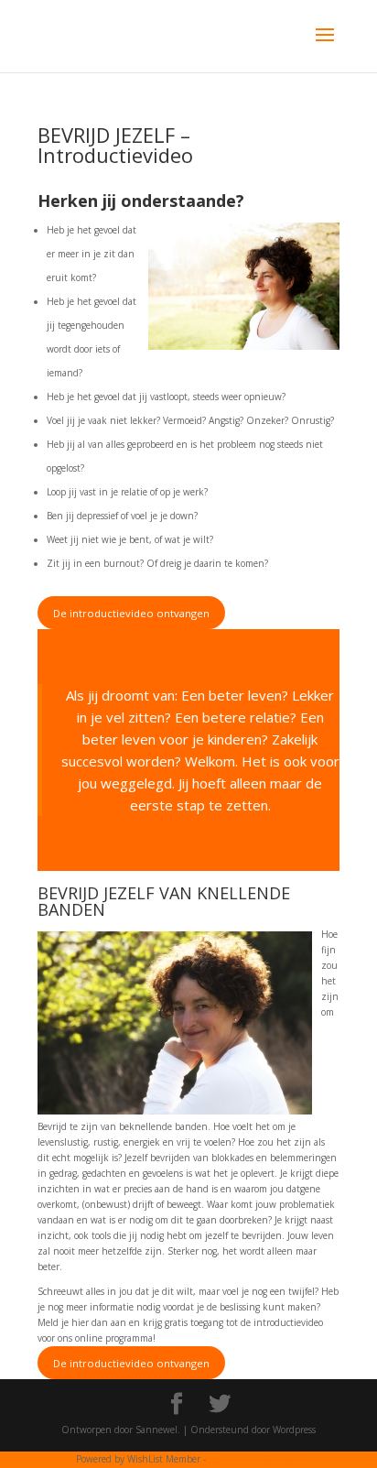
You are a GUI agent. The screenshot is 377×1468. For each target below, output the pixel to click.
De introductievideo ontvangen (131, 613)
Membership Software (255, 1458)
